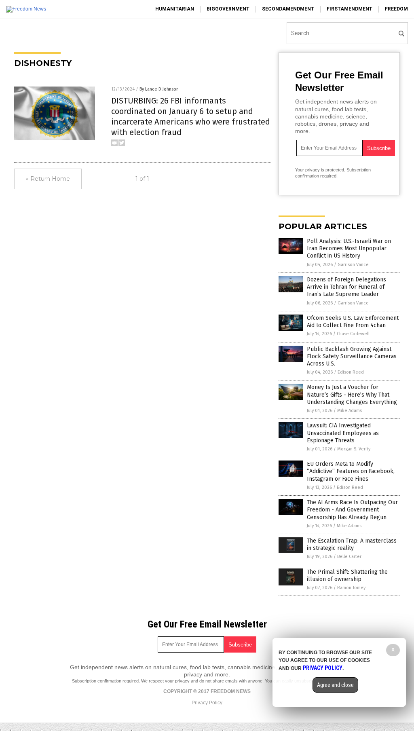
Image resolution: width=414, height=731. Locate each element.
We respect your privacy (165, 680)
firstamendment (349, 9)
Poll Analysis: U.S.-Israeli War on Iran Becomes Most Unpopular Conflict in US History (349, 248)
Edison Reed (351, 372)
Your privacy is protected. (320, 169)
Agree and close (335, 685)
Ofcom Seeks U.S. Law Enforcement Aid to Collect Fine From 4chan (353, 322)
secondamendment (288, 9)
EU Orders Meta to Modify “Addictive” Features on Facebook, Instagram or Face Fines (351, 471)
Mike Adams (349, 410)
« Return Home (48, 178)
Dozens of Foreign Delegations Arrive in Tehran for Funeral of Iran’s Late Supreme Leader (346, 287)
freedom (396, 9)
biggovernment (228, 9)
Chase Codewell (353, 333)
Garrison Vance (353, 264)
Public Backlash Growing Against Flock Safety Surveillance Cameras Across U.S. (352, 356)
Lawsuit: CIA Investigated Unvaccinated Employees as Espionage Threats (343, 433)
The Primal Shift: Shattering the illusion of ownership (347, 575)
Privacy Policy (207, 703)
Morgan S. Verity (353, 449)
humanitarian (174, 9)
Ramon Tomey (351, 587)
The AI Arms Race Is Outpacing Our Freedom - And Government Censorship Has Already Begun (352, 509)
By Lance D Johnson (159, 89)
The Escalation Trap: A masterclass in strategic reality (352, 544)
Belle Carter (349, 556)
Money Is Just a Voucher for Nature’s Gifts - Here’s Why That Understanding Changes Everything (352, 394)
